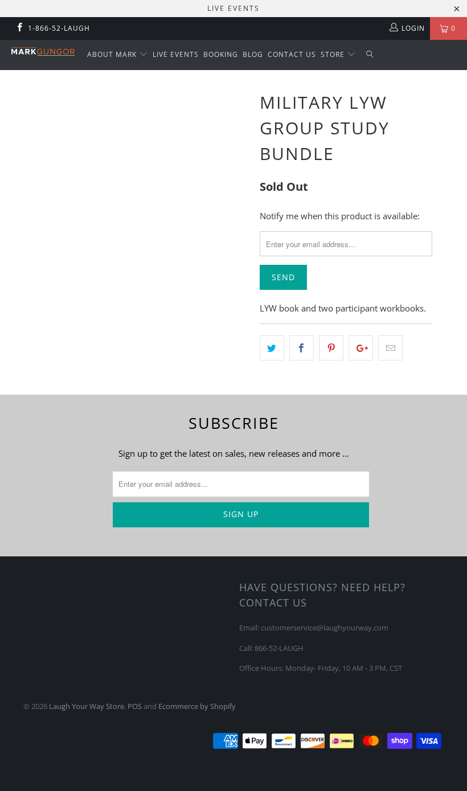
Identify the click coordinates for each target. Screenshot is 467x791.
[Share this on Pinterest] (331, 347)
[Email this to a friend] (390, 347)
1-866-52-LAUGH (59, 28)
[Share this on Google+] (361, 347)
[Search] (370, 55)
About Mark (113, 54)
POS (135, 706)
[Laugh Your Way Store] (43, 51)
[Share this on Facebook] (301, 347)
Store (334, 54)
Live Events (176, 54)
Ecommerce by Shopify (197, 706)
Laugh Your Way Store (86, 706)
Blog (253, 54)
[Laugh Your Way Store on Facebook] (19, 28)
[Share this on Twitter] (272, 347)
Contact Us (292, 54)
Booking (220, 54)
